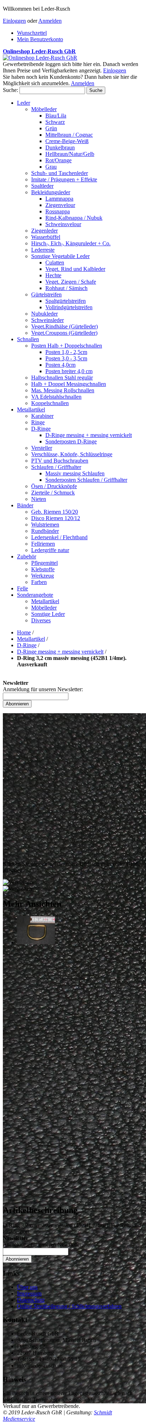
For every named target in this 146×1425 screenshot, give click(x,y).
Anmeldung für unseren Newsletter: (43, 689)
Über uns (27, 1287)
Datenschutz (31, 1300)
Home (24, 632)
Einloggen (14, 21)
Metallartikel (31, 639)
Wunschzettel (32, 33)
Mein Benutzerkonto (40, 39)
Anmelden (50, 21)
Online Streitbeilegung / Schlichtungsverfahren (69, 1306)
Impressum (29, 1293)
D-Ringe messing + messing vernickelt (60, 652)
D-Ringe (26, 645)
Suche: (10, 90)
